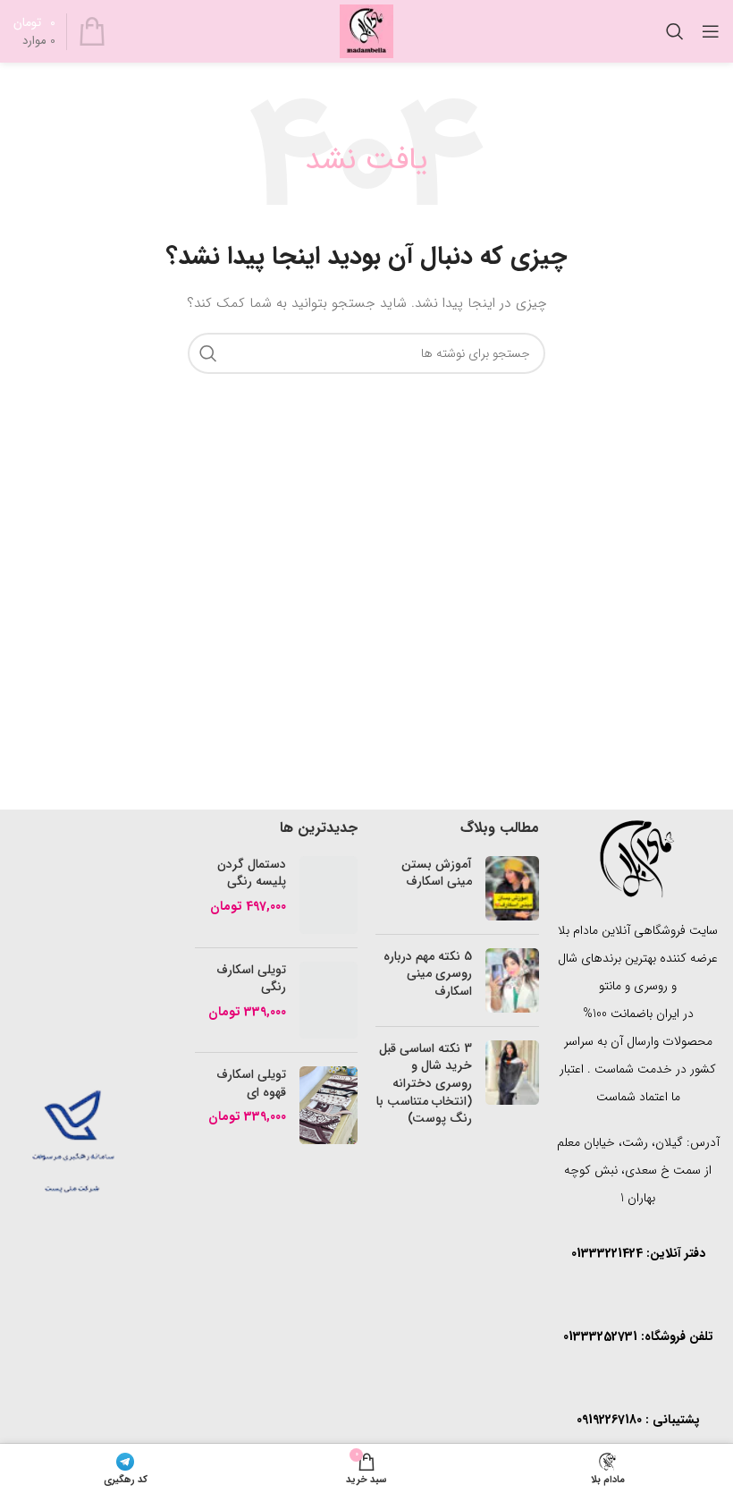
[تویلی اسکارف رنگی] (328, 1000)
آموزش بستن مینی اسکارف (436, 873)
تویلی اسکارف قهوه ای (251, 1083)
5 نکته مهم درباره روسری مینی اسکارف (427, 973)
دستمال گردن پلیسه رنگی (251, 873)
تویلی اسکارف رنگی (251, 979)
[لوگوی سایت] (366, 30)
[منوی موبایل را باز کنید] (711, 31)
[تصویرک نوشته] (512, 888)
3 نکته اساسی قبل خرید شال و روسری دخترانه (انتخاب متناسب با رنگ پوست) (424, 1083)
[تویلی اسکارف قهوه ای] (328, 1105)
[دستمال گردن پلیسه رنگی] (328, 895)
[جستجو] (675, 31)
